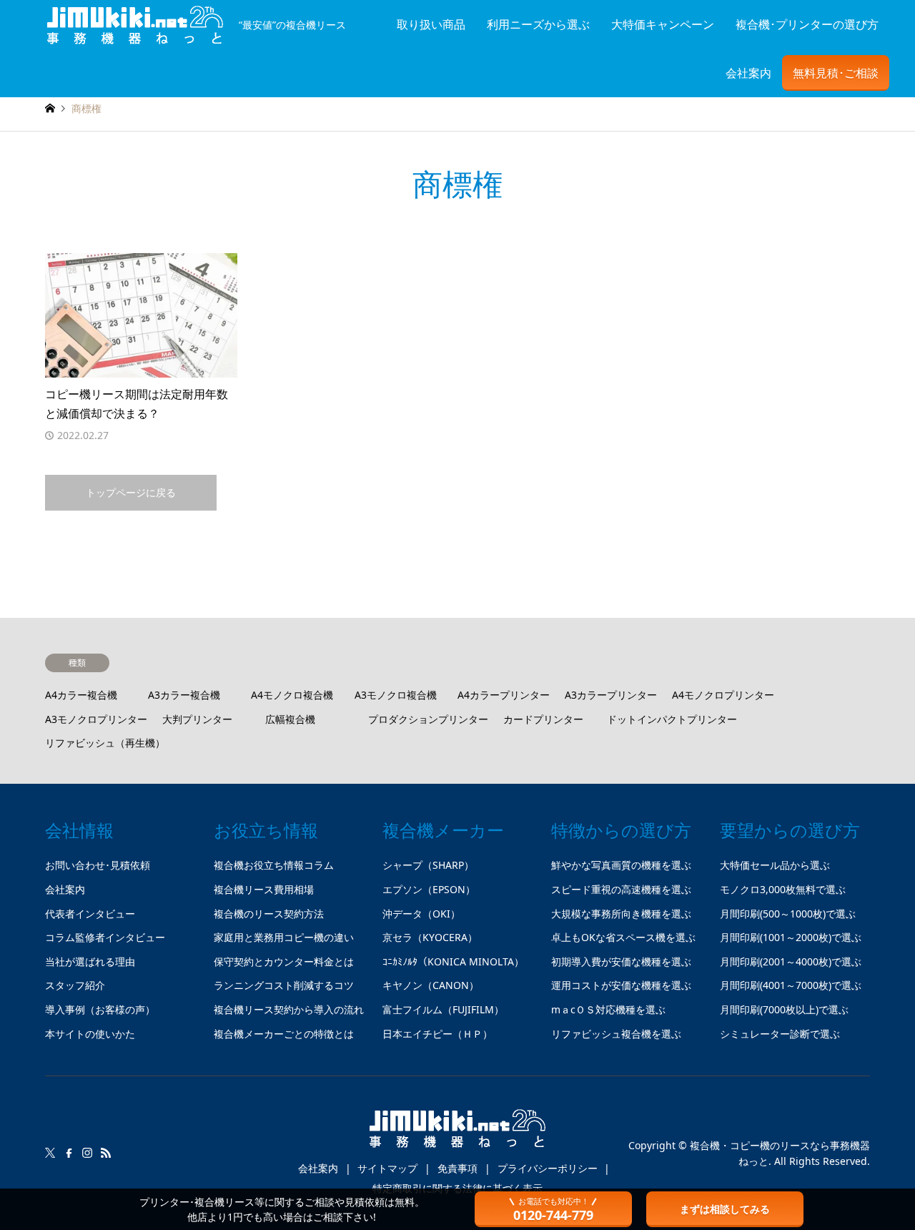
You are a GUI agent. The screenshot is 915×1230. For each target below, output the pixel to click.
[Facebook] (69, 1153)
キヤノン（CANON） (430, 985)
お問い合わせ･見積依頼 (97, 865)
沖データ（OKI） (421, 913)
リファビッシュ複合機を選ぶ (616, 1033)
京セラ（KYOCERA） (430, 937)
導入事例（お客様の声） (100, 1009)
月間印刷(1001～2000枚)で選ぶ (790, 937)
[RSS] (106, 1153)
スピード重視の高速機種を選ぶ (621, 889)
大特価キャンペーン (662, 24)
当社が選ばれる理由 (90, 961)
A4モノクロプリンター (723, 695)
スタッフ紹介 (75, 985)
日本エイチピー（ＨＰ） (437, 1033)
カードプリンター (543, 719)
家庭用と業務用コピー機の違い (284, 937)
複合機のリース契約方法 (269, 913)
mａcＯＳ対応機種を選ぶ (608, 1009)
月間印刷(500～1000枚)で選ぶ (788, 913)
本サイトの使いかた (90, 1033)
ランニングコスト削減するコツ (284, 985)
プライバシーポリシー (548, 1168)
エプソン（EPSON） (428, 889)
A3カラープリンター (611, 695)
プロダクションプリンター (428, 719)
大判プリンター (197, 719)
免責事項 (457, 1168)
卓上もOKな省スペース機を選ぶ (623, 937)
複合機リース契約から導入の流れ (289, 1009)
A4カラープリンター (504, 695)
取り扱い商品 (431, 24)
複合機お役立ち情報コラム (274, 865)
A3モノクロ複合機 (396, 695)
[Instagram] (87, 1153)
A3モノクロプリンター (96, 719)
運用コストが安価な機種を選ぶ (621, 985)
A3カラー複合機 (184, 695)
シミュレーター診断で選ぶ (780, 1033)
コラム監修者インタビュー (105, 937)
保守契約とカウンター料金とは (284, 961)
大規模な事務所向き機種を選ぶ (621, 913)
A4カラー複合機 (81, 695)
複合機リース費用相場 (264, 889)
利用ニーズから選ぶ (538, 24)
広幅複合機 (290, 719)
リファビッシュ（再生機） (105, 742)
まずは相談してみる (725, 1209)
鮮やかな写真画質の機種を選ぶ (621, 865)
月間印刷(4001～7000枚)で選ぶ (790, 985)
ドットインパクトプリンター (672, 719)
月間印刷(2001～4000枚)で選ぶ (790, 961)
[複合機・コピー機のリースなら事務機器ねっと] (457, 1134)
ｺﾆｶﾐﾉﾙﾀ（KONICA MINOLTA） (453, 961)
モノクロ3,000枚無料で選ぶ (783, 889)
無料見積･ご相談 (836, 73)
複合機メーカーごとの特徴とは (284, 1033)
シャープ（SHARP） (428, 865)
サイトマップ (387, 1168)
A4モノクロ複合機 (292, 695)
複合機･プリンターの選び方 (807, 24)
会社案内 (748, 73)
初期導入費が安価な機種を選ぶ (621, 961)
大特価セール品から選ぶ (775, 865)
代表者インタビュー (90, 913)
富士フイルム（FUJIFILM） (443, 1009)
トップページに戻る (131, 492)
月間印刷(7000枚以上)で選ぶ (784, 1009)
